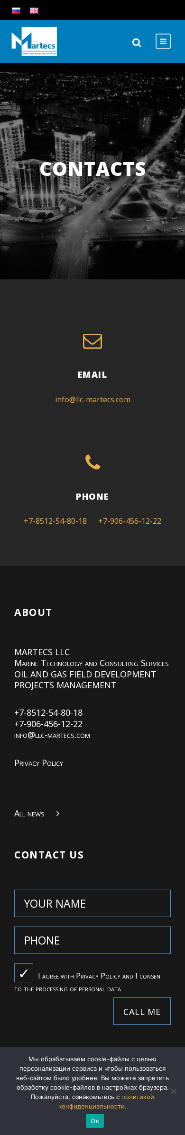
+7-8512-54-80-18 (55, 521)
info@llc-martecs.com (92, 399)
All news (29, 813)
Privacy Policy (38, 762)
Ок (95, 1121)
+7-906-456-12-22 (129, 521)
